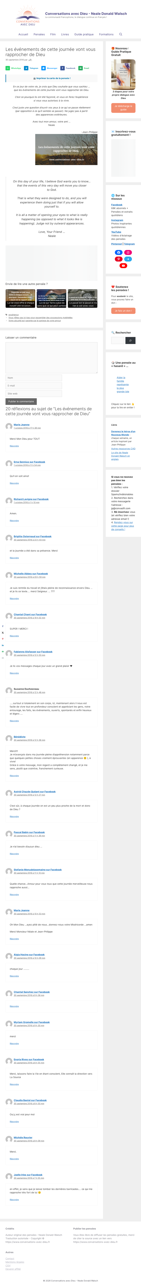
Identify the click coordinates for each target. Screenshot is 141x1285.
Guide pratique (84, 34)
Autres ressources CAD (123, 448)
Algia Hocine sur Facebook (29, 954)
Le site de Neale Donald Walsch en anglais (120, 456)
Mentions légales (15, 1262)
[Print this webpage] (3, 658)
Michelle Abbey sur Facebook (31, 573)
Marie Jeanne (21, 424)
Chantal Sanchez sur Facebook (32, 992)
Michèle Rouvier (23, 1137)
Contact (10, 1258)
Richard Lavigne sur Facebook (31, 499)
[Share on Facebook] (3, 626)
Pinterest (116, 244)
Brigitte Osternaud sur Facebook (32, 536)
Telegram (129, 244)
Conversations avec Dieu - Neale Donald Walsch (86, 14)
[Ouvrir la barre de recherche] (120, 34)
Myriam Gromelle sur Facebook (32, 1022)
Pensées (39, 34)
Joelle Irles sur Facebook (28, 1174)
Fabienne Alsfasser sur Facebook (33, 651)
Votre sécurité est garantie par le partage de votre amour (35, 320)
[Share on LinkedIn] (3, 645)
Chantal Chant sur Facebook (30, 614)
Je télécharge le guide (123, 108)
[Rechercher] (130, 340)
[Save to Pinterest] (3, 639)
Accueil (23, 34)
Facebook (116, 204)
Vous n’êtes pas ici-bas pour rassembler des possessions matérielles (41, 317)
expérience (14, 314)
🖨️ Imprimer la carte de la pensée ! (51, 78)
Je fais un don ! (123, 310)
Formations (106, 34)
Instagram (117, 220)
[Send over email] (3, 651)
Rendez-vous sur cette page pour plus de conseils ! (122, 526)
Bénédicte (19, 736)
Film (53, 34)
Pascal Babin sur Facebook (29, 832)
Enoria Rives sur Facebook (29, 1059)
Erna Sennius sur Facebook (29, 462)
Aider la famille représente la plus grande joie (123, 384)
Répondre (14, 446)
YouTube (116, 232)
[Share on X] (3, 632)
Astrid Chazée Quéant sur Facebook (35, 791)
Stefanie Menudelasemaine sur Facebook (38, 869)
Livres (65, 34)
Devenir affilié (13, 1269)
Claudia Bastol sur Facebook (30, 1100)
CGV (8, 1265)
